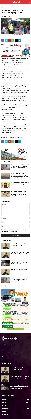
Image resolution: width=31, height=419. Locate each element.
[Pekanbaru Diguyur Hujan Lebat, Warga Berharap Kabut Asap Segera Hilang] (5, 263)
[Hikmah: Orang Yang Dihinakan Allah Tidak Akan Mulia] (5, 272)
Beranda (3, 6)
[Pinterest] (9, 40)
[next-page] (5, 286)
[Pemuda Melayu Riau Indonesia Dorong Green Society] (5, 185)
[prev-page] (2, 286)
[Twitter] (6, 40)
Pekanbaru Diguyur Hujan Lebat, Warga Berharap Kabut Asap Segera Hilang (19, 262)
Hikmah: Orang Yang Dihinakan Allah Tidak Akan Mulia (20, 270)
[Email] (16, 40)
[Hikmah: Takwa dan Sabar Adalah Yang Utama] (5, 246)
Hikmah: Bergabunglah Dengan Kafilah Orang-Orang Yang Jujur (20, 253)
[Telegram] (19, 40)
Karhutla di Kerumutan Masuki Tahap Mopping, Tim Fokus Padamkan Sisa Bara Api (20, 166)
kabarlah (4, 16)
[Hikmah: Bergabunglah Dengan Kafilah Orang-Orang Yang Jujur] (5, 255)
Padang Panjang (19, 137)
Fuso (7, 137)
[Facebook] (2, 40)
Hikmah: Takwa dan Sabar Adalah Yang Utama (18, 244)
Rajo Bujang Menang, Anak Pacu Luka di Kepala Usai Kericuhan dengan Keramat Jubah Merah (19, 193)
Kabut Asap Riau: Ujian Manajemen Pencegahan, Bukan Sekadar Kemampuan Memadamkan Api (19, 176)
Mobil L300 (12, 137)
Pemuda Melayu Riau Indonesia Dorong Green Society (20, 183)
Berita (7, 6)
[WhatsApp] (12, 40)
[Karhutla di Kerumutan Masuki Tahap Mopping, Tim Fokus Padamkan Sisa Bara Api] (5, 167)
